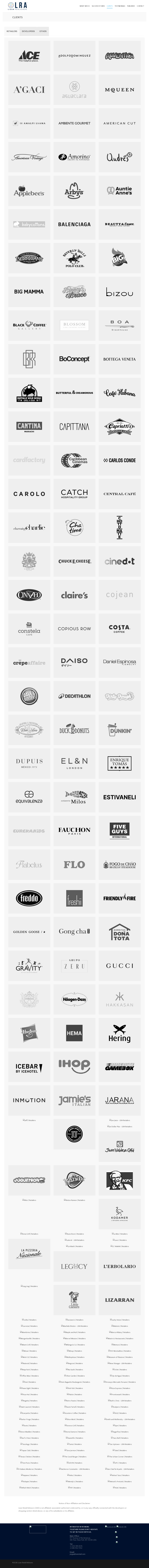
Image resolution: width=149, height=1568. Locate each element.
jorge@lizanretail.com (77, 1554)
